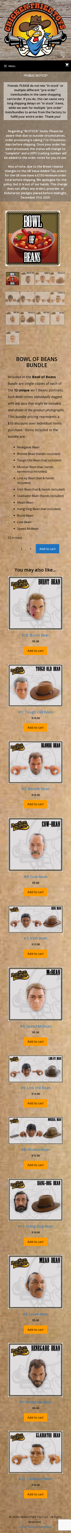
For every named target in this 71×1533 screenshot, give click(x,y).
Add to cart (48, 549)
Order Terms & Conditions (35, 1527)
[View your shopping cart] (67, 65)
